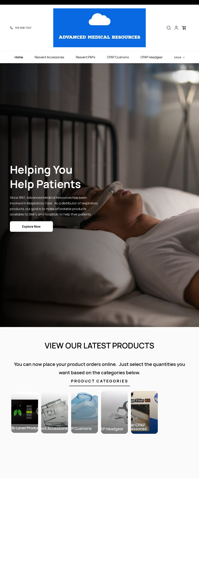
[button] (168, 27)
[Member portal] (176, 27)
